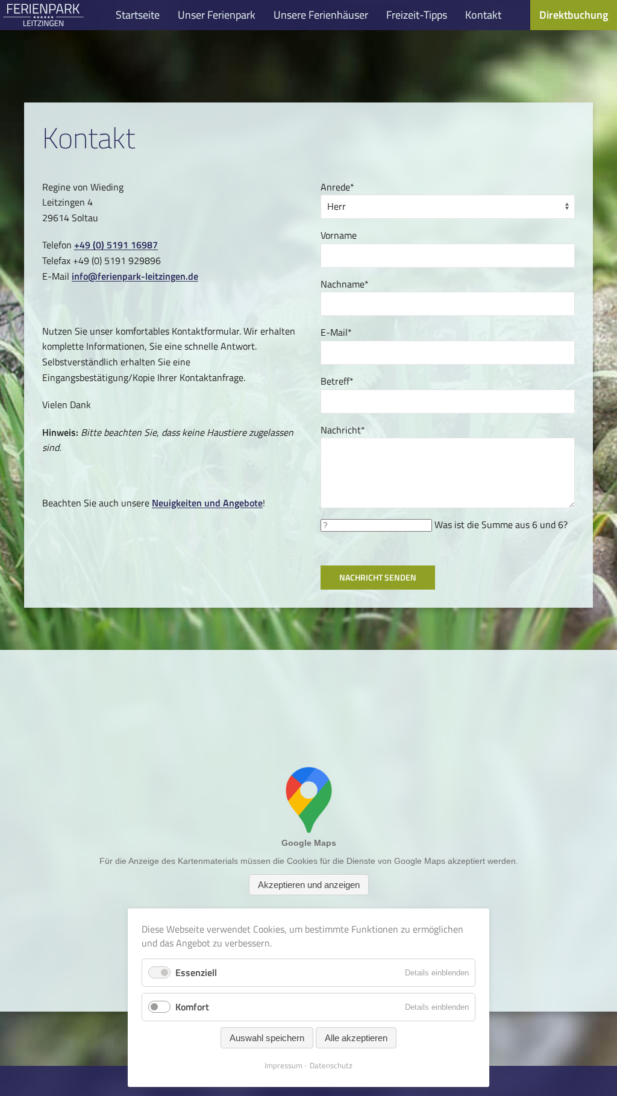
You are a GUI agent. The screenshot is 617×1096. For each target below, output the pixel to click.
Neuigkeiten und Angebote (207, 503)
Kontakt (483, 15)
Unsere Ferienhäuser (321, 15)
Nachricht (343, 430)
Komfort (192, 1007)
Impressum (283, 1065)
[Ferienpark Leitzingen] (43, 15)
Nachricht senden (377, 577)
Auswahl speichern (267, 1038)
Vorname (339, 235)
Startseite (138, 15)
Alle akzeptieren (356, 1038)
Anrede (337, 187)
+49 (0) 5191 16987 (116, 245)
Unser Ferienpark (216, 15)
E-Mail (336, 332)
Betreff (337, 381)
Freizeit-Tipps (416, 15)
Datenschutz (331, 1065)
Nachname (345, 284)
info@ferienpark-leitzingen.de (135, 276)
